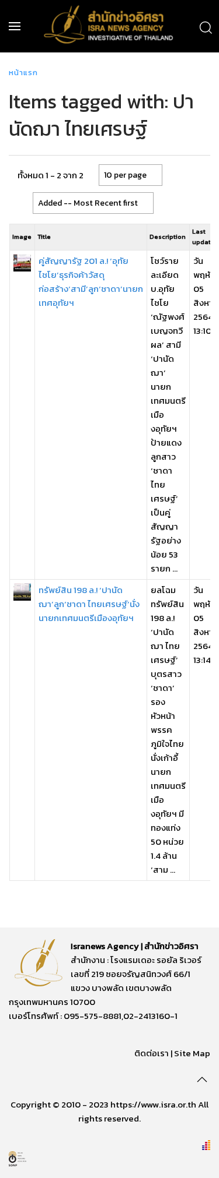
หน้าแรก (23, 72)
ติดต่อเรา (151, 1053)
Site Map (192, 1053)
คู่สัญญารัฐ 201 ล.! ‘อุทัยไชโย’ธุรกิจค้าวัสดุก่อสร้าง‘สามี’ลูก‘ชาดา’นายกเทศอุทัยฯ (91, 281)
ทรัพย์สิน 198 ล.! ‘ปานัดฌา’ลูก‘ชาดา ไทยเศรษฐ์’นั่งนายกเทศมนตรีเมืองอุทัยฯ (89, 604)
